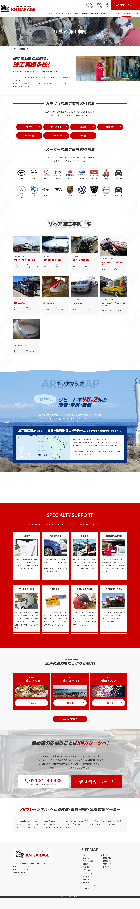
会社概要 (135, 13)
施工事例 (127, 13)
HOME (51, 13)
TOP (84, 855)
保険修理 (85, 13)
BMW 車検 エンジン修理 (52, 260)
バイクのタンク (48, 303)
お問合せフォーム (127, 5)
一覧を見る (31, 702)
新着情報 (86, 888)
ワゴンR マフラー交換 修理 (24, 260)
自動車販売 (105, 13)
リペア (23, 256)
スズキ (16, 266)
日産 (74, 266)
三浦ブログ (105, 867)
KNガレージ (66, 897)
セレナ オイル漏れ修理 (81, 260)
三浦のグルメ (107, 858)
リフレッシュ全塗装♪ (21, 345)
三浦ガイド (105, 855)
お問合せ (86, 882)
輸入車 (103, 311)
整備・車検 (94, 13)
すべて (29, 127)
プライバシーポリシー (90, 885)
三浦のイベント (108, 864)
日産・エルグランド (20, 303)
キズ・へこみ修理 (73, 13)
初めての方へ (60, 13)
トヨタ (74, 309)
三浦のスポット (108, 861)
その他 (83, 135)
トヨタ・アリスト (78, 303)
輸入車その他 (46, 309)
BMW (44, 266)
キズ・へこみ (18, 299)
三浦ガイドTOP (70, 718)
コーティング (116, 13)
